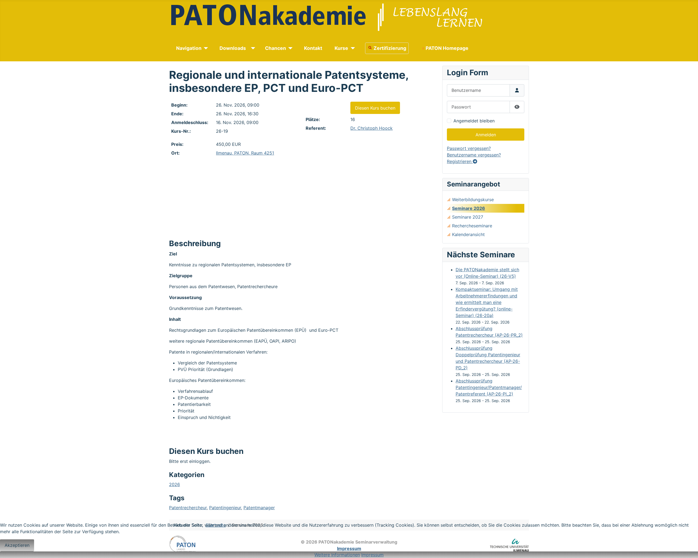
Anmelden (486, 134)
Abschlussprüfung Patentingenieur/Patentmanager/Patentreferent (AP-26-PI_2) (489, 387)
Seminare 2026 (468, 208)
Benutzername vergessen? (474, 155)
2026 (174, 484)
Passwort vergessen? (469, 148)
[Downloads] (252, 48)
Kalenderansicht (468, 234)
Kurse (341, 48)
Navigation (188, 48)
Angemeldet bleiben (474, 120)
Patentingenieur (225, 507)
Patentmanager (259, 507)
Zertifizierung (390, 48)
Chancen (275, 48)
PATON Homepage (447, 48)
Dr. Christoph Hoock (371, 128)
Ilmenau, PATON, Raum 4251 (245, 153)
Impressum (372, 554)
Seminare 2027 (467, 217)
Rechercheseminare (472, 225)
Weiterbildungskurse (473, 199)
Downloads (232, 48)
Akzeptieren (17, 545)
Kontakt (313, 48)
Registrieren (460, 161)
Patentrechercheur (188, 507)
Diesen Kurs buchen (375, 108)
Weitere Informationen (337, 554)
